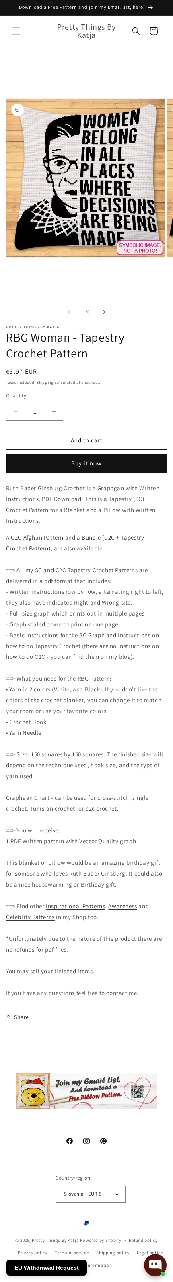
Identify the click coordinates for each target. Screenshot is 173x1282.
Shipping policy (113, 1253)
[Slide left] (69, 312)
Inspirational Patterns (75, 906)
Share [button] (21, 1017)
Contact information (90, 1265)
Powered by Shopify (101, 1240)
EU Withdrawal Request (46, 1267)
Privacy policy (32, 1253)
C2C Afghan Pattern (37, 537)
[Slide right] (104, 312)
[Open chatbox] (155, 1265)
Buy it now (86, 463)
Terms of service (72, 1253)
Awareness (122, 906)
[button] (16, 31)
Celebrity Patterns (30, 917)
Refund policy (143, 1240)
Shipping (45, 382)
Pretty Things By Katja (55, 1240)
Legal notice (150, 1253)
